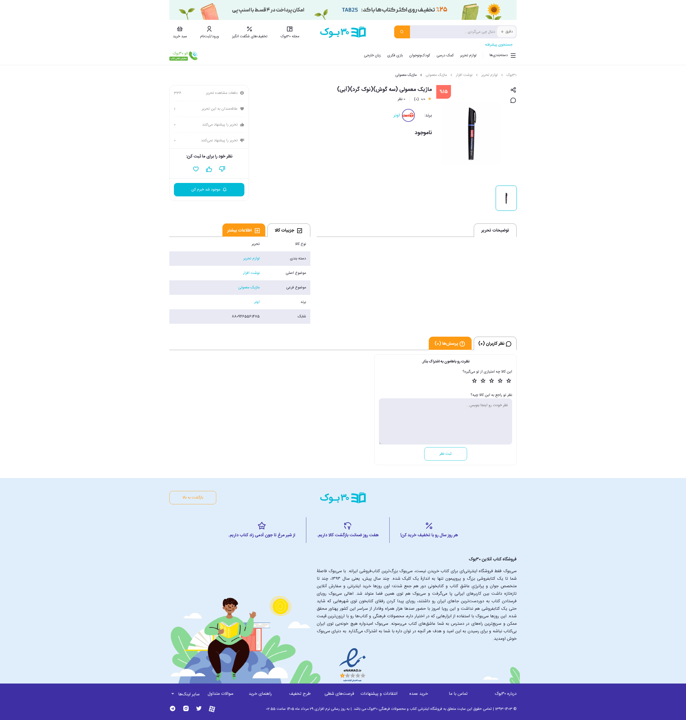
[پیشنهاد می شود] (209, 169)
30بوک (511, 75)
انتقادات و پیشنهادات (378, 693)
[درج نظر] (513, 100)
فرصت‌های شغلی (339, 693)
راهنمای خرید (260, 693)
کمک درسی (445, 55)
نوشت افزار (464, 75)
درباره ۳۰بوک (506, 693)
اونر (397, 115)
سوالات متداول (220, 693)
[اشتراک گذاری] (513, 90)
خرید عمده (418, 693)
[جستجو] (402, 31)
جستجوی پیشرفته (498, 45)
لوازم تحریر (468, 55)
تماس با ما (458, 693)
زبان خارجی (372, 55)
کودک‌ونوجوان (419, 55)
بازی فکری (395, 55)
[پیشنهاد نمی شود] (222, 169)
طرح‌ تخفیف (300, 693)
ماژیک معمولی (436, 75)
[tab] (288, 230)
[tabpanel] (239, 280)
